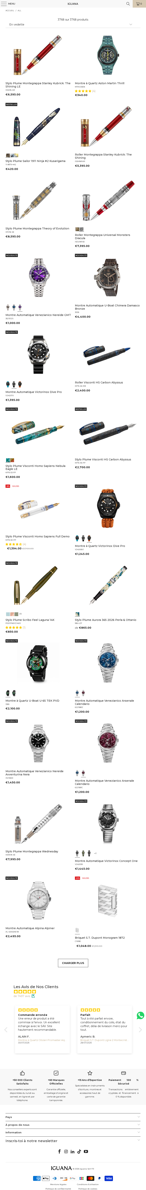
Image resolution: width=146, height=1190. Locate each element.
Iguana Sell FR (87, 1169)
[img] (74, 992)
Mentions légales (58, 1184)
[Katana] (16, 155)
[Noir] (8, 307)
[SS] (14, 693)
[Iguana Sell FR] (73, 4)
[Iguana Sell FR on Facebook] (60, 1151)
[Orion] (12, 460)
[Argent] (77, 930)
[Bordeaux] (83, 693)
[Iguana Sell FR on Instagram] (66, 1151)
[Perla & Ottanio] (77, 614)
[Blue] (8, 614)
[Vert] (83, 853)
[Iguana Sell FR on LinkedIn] (73, 1151)
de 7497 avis (21, 996)
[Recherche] (128, 4)
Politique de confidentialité (58, 1189)
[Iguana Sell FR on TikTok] (79, 1151)
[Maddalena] (12, 614)
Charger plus (73, 963)
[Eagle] (8, 460)
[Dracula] (81, 229)
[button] (83, 91)
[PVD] (8, 693)
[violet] (20, 307)
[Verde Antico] (16, 614)
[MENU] (2, 4)
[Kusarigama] (8, 155)
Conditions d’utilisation (88, 1184)
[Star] (12, 155)
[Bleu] (14, 307)
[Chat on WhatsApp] (140, 1017)
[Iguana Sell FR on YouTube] (86, 1151)
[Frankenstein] (77, 229)
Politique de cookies (87, 1189)
